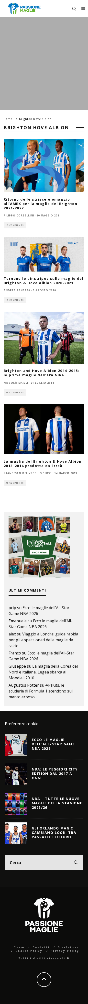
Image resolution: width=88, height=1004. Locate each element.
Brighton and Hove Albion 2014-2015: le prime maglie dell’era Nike (41, 372)
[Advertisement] (44, 63)
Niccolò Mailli (16, 382)
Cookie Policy (29, 951)
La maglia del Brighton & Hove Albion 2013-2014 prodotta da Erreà (42, 463)
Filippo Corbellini (19, 215)
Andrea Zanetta (17, 290)
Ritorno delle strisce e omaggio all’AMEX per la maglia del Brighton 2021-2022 (40, 203)
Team (19, 947)
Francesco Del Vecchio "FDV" (28, 473)
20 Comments (15, 392)
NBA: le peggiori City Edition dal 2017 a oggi (54, 773)
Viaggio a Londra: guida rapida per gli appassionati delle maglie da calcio (43, 639)
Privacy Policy (65, 951)
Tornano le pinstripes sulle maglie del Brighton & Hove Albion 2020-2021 (43, 280)
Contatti (41, 947)
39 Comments (15, 482)
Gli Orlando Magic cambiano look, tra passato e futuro (54, 832)
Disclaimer (68, 947)
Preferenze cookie (21, 723)
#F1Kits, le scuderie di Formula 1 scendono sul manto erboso (41, 691)
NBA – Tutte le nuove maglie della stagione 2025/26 (57, 803)
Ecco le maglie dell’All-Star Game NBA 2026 (53, 744)
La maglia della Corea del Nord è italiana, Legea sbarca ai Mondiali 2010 (43, 672)
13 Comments (15, 225)
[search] (75, 862)
